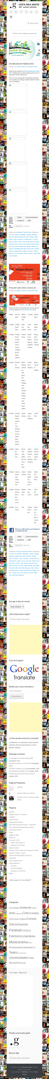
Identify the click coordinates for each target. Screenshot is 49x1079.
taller (10, 253)
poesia (21, 570)
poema (16, 570)
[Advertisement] (27, 640)
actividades (22, 234)
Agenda (19, 787)
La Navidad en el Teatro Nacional (20, 758)
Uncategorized (22, 953)
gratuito (21, 246)
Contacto (12, 817)
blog (21, 237)
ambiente (34, 234)
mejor (31, 248)
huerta (11, 248)
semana (35, 251)
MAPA (11, 873)
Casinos (18, 913)
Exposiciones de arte (16, 822)
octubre (11, 251)
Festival (25, 232)
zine (10, 575)
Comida (34, 913)
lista (28, 248)
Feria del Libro (27, 310)
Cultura (22, 919)
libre (25, 248)
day (24, 241)
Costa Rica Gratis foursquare (31, 12)
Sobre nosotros (14, 848)
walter (35, 572)
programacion (18, 251)
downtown (31, 241)
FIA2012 (26, 930)
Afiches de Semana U (18, 843)
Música (30, 551)
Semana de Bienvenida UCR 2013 (20, 855)
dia (26, 241)
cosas (15, 239)
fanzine (26, 563)
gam (13, 246)
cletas (10, 239)
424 (16, 553)
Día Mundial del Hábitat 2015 (21, 64)
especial (11, 244)
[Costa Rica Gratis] (24, 5)
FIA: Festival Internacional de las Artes (21, 827)
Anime (34, 908)
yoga (34, 253)
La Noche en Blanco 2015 (17, 768)
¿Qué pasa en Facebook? (20, 880)
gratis (16, 246)
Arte (12, 913)
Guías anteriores (14, 863)
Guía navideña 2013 (15, 861)
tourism (21, 253)
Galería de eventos (15, 830)
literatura (27, 568)
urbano (31, 253)
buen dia (25, 237)
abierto (17, 234)
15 (9, 234)
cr (33, 239)
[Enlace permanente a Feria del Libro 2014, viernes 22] (24, 273)
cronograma (12, 561)
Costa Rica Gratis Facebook (11, 12)
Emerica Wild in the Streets (26, 793)
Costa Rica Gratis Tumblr (37, 12)
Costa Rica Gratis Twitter (16, 12)
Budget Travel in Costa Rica (18, 814)
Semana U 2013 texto (18, 845)
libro (20, 568)
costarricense (28, 239)
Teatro (13, 952)
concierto (15, 558)
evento (20, 244)
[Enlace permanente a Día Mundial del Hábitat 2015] (24, 49)
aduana (31, 553)
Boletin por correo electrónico (21, 687)
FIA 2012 (14, 866)
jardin (22, 248)
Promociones (16, 947)
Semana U (29, 947)
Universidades (18, 957)
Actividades (14, 908)
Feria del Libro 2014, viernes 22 (22, 288)
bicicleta (17, 237)
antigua (17, 556)
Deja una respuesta (18, 575)
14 (9, 553)
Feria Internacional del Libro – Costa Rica (22, 825)
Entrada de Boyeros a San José (19, 763)
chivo (10, 558)
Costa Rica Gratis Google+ (21, 12)
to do (16, 253)
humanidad (16, 248)
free (10, 246)
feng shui (31, 563)
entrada (36, 241)
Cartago (31, 237)
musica (36, 568)
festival (33, 244)
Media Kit (12, 837)
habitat (33, 246)
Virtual (22, 963)
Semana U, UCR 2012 (18, 871)
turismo (26, 253)
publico (25, 251)
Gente (11, 832)
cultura (15, 241)
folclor (37, 244)
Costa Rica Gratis (32, 66)
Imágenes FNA (14, 835)
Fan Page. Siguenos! (18, 973)
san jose (30, 251)
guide (28, 246)
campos (34, 556)
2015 (12, 234)
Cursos (31, 918)
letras (13, 568)
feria (36, 563)
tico (13, 253)
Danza (13, 924)
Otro (30, 943)
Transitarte (12, 858)
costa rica (20, 239)
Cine (25, 913)
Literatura (24, 551)
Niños (29, 232)
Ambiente (19, 232)
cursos (20, 241)
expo (24, 244)
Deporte (23, 924)
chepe (36, 237)
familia (28, 244)
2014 (12, 553)
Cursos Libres (13, 819)
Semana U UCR (14, 840)
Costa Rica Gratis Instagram (11, 17)
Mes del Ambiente (16, 868)
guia (25, 246)
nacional (36, 248)
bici (13, 237)
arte (10, 237)
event (16, 244)
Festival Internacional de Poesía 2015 (21, 774)
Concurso (14, 919)
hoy (37, 246)
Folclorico (15, 936)
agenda (29, 234)
